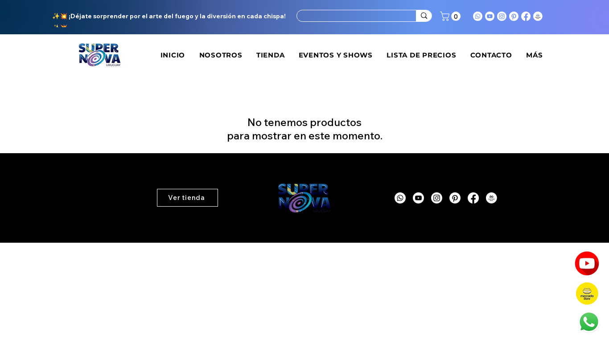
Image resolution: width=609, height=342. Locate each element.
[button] (451, 16)
